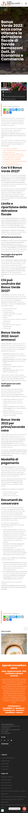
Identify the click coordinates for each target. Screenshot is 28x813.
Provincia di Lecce (6, 788)
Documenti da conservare (10, 163)
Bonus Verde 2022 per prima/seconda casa (15, 161)
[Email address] (11, 740)
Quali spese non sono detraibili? (11, 159)
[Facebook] (1, 740)
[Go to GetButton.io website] (24, 811)
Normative (13, 99)
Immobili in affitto (6, 780)
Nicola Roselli (5, 763)
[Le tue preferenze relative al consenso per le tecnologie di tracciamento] (2, 810)
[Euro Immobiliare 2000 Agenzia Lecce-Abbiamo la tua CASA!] (10, 3)
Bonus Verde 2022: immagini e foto (12, 165)
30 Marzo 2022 (8, 92)
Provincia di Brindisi (6, 785)
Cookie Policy (5, 769)
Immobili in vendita (6, 777)
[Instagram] (8, 740)
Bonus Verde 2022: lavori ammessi (12, 157)
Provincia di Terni (6, 782)
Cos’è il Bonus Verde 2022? (10, 148)
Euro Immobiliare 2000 (7, 758)
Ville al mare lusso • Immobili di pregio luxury (13, 796)
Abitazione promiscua (9, 152)
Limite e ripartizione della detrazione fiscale (14, 150)
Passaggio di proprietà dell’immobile (13, 154)
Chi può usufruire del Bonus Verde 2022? (13, 156)
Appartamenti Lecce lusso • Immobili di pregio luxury (12, 801)
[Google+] (4, 740)
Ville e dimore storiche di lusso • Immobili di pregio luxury (13, 792)
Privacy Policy (5, 743)
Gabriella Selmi (5, 761)
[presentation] (25, 629)
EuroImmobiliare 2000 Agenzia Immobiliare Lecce (14, 96)
